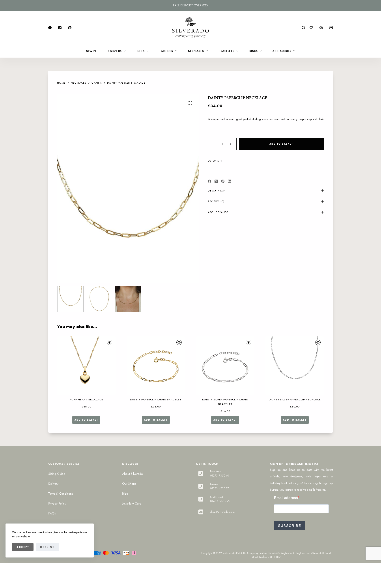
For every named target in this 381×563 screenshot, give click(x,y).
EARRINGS (166, 51)
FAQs (52, 513)
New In (91, 51)
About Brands (218, 212)
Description (217, 190)
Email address (286, 498)
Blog (125, 493)
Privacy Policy (57, 503)
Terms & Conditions (60, 493)
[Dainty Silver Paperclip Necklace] (294, 365)
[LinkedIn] (229, 181)
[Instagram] (60, 27)
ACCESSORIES (282, 51)
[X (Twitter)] (216, 181)
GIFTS (140, 51)
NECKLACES (196, 51)
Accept (23, 547)
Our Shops (129, 483)
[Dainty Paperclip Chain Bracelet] (156, 365)
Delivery (53, 483)
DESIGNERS (114, 51)
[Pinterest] (69, 27)
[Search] (303, 27)
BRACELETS (226, 51)
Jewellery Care (131, 503)
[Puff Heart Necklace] (86, 365)
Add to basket (281, 143)
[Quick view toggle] (109, 342)
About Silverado (132, 473)
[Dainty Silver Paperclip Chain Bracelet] (225, 365)
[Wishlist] (311, 27)
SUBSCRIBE (289, 525)
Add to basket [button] (86, 419)
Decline (47, 547)
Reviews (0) (216, 201)
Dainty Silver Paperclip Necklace (295, 399)
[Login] (321, 27)
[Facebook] (50, 27)
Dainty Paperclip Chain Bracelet (155, 399)
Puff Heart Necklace (86, 399)
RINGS (253, 51)
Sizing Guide (56, 473)
